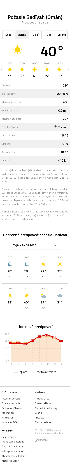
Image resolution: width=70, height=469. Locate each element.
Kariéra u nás (8, 413)
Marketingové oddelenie (14, 456)
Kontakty (7, 431)
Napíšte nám (8, 417)
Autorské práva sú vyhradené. (49, 433)
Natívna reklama (43, 422)
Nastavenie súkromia (12, 408)
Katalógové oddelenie (13, 451)
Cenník (38, 413)
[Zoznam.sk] (41, 440)
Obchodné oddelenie (12, 446)
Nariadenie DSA (10, 422)
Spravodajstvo (9, 437)
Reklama (40, 392)
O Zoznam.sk (9, 392)
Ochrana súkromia (11, 403)
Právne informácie (11, 398)
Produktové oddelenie (13, 441)
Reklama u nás (42, 398)
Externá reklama (43, 403)
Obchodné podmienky (46, 408)
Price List (39, 417)
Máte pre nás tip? (10, 461)
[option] (10, 69)
